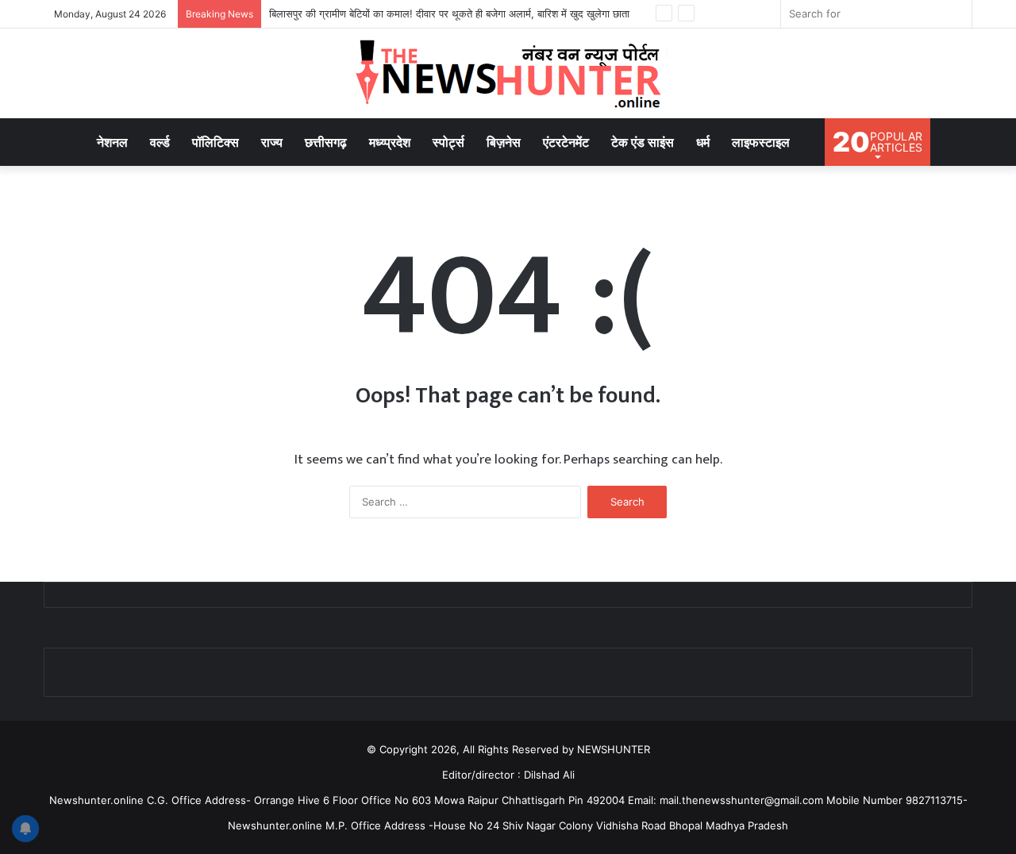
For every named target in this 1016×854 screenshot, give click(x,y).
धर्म (703, 142)
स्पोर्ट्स (448, 142)
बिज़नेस (504, 142)
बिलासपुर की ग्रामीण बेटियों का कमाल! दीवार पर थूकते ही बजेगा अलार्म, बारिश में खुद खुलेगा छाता (449, 13)
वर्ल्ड (160, 142)
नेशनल (112, 142)
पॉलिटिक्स (215, 142)
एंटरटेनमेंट (566, 142)
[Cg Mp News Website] (508, 73)
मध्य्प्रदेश (389, 142)
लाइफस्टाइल (761, 142)
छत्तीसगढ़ (326, 142)
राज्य (272, 142)
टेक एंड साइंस (642, 142)
